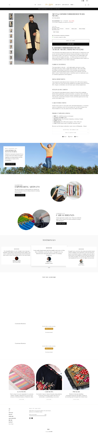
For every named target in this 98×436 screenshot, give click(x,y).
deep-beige (82, 28)
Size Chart (11, 424)
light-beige (56, 32)
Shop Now (76, 399)
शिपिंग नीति (10, 420)
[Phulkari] (76, 377)
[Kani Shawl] (22, 377)
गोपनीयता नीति (11, 416)
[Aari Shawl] (49, 377)
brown (62, 28)
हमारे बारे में (58, 4)
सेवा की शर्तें (10, 422)
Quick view (18, 308)
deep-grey (74, 28)
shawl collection (64, 126)
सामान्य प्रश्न (11, 412)
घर (35, 4)
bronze (67, 28)
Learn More (10, 164)
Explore (21, 399)
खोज (9, 408)
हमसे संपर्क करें (65, 4)
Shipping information (70, 129)
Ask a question (70, 132)
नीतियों (72, 4)
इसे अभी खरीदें (71, 44)
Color (54, 26)
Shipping (60, 22)
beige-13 (55, 28)
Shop (40, 4)
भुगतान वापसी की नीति (12, 418)
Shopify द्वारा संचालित (49, 431)
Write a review (49, 328)
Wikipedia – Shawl (82, 126)
